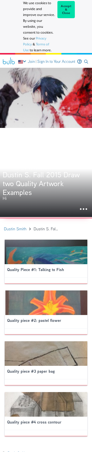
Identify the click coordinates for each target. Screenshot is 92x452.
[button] (86, 62)
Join (31, 61)
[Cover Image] (46, 142)
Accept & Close (66, 9)
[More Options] (83, 209)
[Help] (79, 62)
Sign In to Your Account (56, 61)
